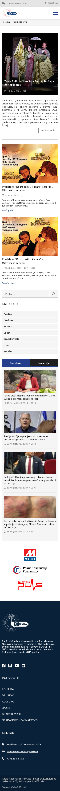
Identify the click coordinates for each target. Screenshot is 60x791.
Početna (7, 21)
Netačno (8, 351)
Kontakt (23, 787)
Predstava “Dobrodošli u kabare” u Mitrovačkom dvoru (23, 261)
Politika (8, 314)
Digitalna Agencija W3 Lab (29, 781)
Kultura (8, 326)
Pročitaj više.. (8, 210)
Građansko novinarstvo (20, 720)
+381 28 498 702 (15, 758)
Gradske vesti (11, 339)
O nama (6, 787)
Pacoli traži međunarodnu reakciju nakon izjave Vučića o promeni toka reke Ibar (29, 397)
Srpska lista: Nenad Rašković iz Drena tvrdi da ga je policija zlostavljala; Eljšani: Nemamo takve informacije (30, 524)
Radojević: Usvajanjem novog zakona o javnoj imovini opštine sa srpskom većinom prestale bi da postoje (30, 480)
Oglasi (14, 787)
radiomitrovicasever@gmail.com (22, 751)
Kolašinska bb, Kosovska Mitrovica (24, 744)
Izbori (7, 345)
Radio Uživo (53, 3)
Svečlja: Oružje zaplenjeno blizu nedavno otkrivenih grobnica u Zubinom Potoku (26, 438)
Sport (7, 332)
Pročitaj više (48, 130)
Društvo (8, 320)
